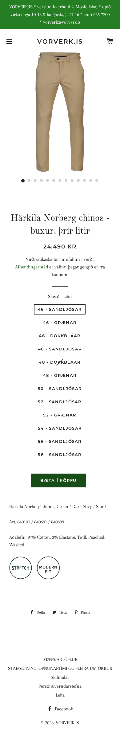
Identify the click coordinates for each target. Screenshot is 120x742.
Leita (60, 695)
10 (78, 181)
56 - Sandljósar (60, 441)
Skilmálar (60, 677)
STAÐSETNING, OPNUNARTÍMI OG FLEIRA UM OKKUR (60, 668)
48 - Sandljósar (60, 348)
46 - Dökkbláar (60, 335)
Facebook (63, 709)
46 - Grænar (60, 322)
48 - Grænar (60, 375)
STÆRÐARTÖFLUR (60, 659)
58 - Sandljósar (60, 454)
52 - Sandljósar (60, 401)
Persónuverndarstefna (60, 686)
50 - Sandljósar (60, 388)
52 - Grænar (59, 414)
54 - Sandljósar (60, 428)
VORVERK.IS (60, 41)
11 (85, 181)
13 (97, 181)
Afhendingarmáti (32, 267)
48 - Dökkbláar (60, 362)
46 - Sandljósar (60, 309)
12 (91, 181)
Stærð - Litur (60, 296)
